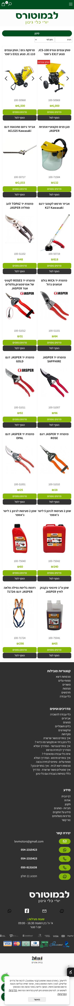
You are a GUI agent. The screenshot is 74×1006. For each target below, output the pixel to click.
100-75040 (20, 561)
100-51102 (19, 254)
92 (21, 413)
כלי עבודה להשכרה (60, 714)
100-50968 (20, 100)
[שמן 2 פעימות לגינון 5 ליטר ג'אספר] (54, 555)
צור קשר (66, 820)
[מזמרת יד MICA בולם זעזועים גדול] (54, 320)
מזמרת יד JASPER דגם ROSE (54, 436)
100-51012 (19, 330)
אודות (67, 800)
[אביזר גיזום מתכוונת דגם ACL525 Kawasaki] (20, 163)
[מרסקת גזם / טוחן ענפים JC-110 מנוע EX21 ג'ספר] (20, 94)
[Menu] (70, 5)
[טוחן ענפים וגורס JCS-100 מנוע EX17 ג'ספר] (54, 94)
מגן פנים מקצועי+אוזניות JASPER (54, 129)
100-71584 (54, 177)
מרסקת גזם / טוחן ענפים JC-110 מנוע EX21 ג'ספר (19, 52)
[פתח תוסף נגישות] (70, 972)
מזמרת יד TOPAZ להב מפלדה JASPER (19, 206)
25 (21, 490)
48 (21, 259)
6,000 (55, 106)
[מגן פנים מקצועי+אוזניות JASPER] (54, 171)
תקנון (68, 804)
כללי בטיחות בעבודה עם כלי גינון (53, 773)
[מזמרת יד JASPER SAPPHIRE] (54, 397)
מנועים (67, 722)
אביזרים (66, 718)
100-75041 (54, 638)
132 (56, 183)
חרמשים (66, 692)
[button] (54, 117)
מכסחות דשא (63, 677)
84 (55, 336)
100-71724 (19, 638)
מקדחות (66, 734)
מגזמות (67, 688)
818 (56, 259)
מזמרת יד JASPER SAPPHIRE (54, 359)
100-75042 (54, 561)
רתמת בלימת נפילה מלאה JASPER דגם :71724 (20, 590)
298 (21, 643)
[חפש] (10, 5)
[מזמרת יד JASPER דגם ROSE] (54, 474)
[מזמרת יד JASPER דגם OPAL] (19, 474)
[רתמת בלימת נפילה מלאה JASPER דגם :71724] (19, 627)
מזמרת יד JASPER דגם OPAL (19, 436)
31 (21, 336)
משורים (66, 684)
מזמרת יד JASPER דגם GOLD (19, 359)
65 (55, 643)
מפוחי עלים (64, 680)
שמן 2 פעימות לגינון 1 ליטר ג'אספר (19, 513)
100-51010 (54, 484)
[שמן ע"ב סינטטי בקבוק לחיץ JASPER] (54, 632)
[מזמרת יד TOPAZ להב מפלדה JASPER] (19, 243)
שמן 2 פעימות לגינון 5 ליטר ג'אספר (54, 513)
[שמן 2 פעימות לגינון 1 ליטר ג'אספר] (20, 555)
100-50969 (54, 100)
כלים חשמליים (63, 726)
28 (55, 490)
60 (21, 566)
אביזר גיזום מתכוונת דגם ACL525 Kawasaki (19, 129)
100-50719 (54, 254)
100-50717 (19, 177)
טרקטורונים (64, 730)
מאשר (37, 999)
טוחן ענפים (43, 62)
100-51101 (54, 330)
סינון (37, 33)
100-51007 (54, 407)
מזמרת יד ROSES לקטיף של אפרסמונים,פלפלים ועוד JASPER (19, 284)
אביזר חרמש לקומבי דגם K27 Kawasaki (54, 206)
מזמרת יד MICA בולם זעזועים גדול (54, 282)
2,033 (21, 183)
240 (56, 566)
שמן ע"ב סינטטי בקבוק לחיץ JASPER (54, 590)
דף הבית (66, 796)
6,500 (21, 106)
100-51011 (19, 407)
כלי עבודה (65, 696)
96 (55, 413)
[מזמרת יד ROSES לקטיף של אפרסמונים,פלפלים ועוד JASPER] (19, 320)
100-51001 (19, 484)
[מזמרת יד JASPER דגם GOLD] (19, 397)
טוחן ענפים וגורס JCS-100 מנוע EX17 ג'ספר (54, 52)
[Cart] (3, 5)
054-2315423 (29, 850)
